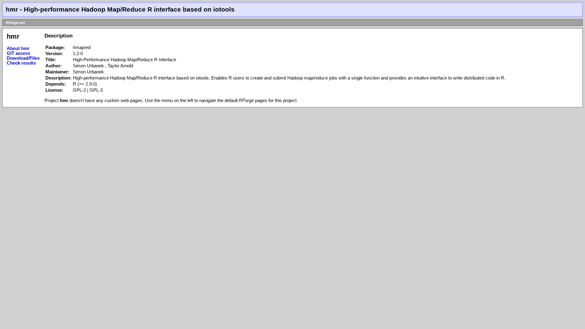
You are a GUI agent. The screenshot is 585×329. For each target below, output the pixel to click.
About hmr (18, 48)
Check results (21, 63)
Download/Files (23, 58)
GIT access (18, 53)
